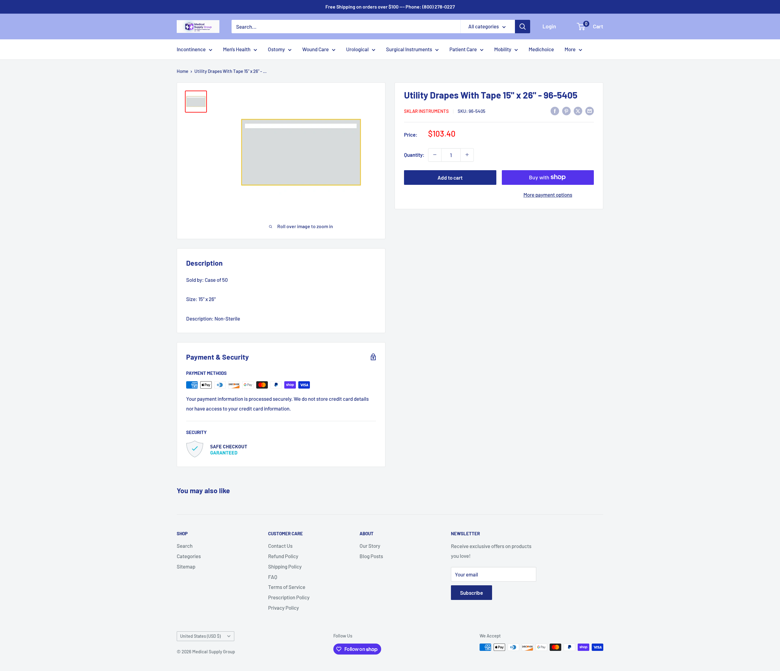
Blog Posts (371, 556)
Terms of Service (286, 587)
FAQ (272, 577)
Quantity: (414, 155)
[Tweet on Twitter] (578, 110)
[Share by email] (589, 110)
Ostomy (276, 49)
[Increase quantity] (467, 154)
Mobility (502, 49)
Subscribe (471, 593)
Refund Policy (283, 556)
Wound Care (315, 49)
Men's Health (236, 49)
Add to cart (450, 177)
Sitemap (186, 566)
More (570, 49)
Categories (189, 556)
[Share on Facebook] (555, 110)
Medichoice (541, 49)
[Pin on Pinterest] (566, 110)
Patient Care (463, 49)
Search (185, 546)
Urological (357, 49)
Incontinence (191, 49)
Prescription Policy (289, 597)
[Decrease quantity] (434, 154)
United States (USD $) (200, 636)
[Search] (522, 26)
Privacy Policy (283, 608)
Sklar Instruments (426, 111)
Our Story (370, 546)
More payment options (547, 194)
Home (182, 71)
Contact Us (280, 546)
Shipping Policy (285, 566)
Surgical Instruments (409, 49)
